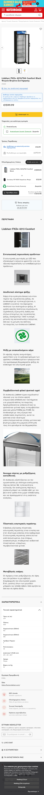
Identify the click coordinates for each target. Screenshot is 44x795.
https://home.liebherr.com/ (11, 685)
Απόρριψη (21, 787)
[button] (22, 219)
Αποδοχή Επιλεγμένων (22, 783)
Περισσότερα (32, 791)
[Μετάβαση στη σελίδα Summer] (22, 3)
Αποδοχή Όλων (22, 779)
